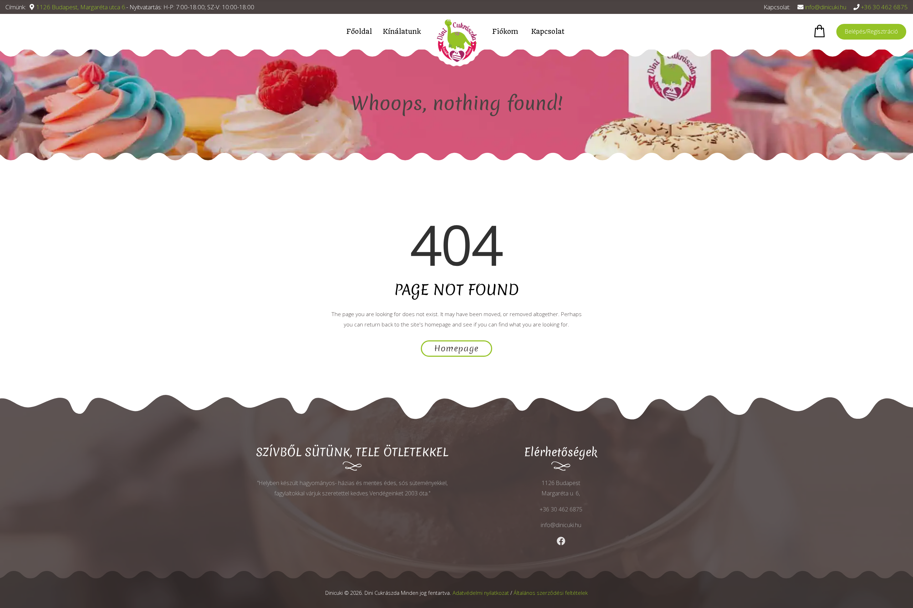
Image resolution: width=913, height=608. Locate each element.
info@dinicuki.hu (825, 7)
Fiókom (505, 31)
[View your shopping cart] (819, 31)
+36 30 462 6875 (884, 7)
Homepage (456, 348)
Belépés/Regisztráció (871, 31)
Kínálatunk (402, 31)
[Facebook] (561, 541)
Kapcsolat (548, 31)
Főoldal (359, 31)
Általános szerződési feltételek (551, 592)
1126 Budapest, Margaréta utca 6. (81, 7)
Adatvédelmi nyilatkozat (481, 592)
